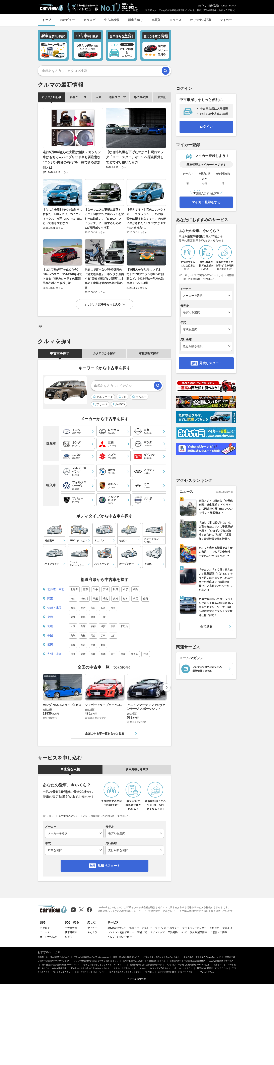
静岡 (93, 617)
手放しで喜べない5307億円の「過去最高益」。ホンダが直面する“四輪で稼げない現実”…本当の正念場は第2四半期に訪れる (104, 278)
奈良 (113, 626)
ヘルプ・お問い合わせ (120, 936)
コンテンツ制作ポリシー (121, 932)
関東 (50, 598)
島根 (83, 635)
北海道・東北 (55, 589)
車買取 (156, 20)
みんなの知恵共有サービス (221, 961)
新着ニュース (78, 97)
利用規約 (214, 928)
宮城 (105, 589)
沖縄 (145, 654)
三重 (103, 617)
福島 (135, 589)
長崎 (93, 654)
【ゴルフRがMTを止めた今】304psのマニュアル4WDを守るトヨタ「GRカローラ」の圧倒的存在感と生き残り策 (62, 276)
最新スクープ (117, 97)
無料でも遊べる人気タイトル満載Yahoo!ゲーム (144, 961)
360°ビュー (67, 20)
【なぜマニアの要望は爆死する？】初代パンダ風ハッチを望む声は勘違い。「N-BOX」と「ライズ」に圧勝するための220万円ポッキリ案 (104, 218)
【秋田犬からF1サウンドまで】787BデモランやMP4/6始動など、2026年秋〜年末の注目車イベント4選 (145, 276)
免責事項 (227, 928)
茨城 (115, 598)
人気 (98, 97)
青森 (85, 589)
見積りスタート (109, 865)
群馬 (135, 598)
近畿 (50, 626)
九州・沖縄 (54, 653)
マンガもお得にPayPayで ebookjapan (91, 957)
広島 (103, 635)
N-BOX (120, 404)
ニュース (175, 20)
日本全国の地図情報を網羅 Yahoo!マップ (60, 965)
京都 (93, 626)
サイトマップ (157, 932)
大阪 (73, 626)
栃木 (125, 598)
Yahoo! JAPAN (228, 5)
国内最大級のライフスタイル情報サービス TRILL (132, 972)
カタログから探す (104, 353)
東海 (50, 616)
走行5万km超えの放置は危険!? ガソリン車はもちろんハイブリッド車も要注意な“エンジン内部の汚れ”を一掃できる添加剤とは (72, 159)
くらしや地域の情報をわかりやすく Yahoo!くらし (96, 961)
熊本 (103, 654)
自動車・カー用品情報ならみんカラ (54, 957)
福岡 (73, 654)
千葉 (105, 598)
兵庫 (83, 626)
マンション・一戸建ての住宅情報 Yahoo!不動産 (187, 965)
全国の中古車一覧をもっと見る (104, 733)
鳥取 (73, 635)
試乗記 (162, 97)
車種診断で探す (149, 353)
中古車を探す (59, 353)
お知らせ (147, 928)
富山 (93, 607)
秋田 (115, 589)
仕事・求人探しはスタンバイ (126, 957)
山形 (125, 589)
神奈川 (84, 598)
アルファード (104, 396)
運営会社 (134, 928)
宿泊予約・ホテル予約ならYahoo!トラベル (90, 968)
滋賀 (103, 626)
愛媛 (93, 644)
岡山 (93, 635)
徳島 (73, 644)
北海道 (74, 589)
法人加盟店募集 (198, 932)
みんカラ (92, 932)
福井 (113, 607)
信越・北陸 (54, 607)
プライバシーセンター (194, 928)
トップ (46, 20)
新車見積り (135, 20)
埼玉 (95, 598)
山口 (113, 635)
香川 (83, 644)
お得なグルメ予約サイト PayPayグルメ (161, 957)
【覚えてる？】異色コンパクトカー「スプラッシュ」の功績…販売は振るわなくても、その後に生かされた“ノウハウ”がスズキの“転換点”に (146, 218)
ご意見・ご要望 (218, 932)
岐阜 (83, 617)
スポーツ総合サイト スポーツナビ (90, 972)
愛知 (73, 617)
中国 (50, 635)
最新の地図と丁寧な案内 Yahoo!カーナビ (202, 957)
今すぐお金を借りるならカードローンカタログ (104, 965)
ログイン (202, 5)
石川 (103, 607)
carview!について (117, 928)
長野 (83, 607)
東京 (73, 598)
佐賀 (83, 654)
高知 (103, 644)
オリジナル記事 (200, 20)
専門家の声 (141, 97)
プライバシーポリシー (167, 928)
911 (124, 396)
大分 (113, 654)
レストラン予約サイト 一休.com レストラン (171, 968)
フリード (102, 404)
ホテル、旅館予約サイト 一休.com (130, 968)
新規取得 (213, 5)
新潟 (73, 607)
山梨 (145, 598)
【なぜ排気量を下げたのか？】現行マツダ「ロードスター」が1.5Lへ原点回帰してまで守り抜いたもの (135, 157)
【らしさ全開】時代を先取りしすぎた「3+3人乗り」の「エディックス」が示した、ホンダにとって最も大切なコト (62, 216)
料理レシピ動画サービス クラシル (212, 968)
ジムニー (141, 396)
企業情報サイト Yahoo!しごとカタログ (187, 961)
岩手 (95, 589)
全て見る (206, 626)
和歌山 (124, 626)
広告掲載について (177, 932)
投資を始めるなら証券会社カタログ (146, 965)
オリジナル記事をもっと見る (102, 304)
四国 (50, 644)
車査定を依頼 (70, 769)
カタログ (89, 20)
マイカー (226, 20)
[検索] (165, 71)
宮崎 (123, 654)
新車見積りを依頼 (137, 769)
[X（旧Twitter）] (81, 909)
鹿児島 (134, 654)
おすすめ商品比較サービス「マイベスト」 (177, 972)
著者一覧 (142, 932)
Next (166, 687)
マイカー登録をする (206, 202)
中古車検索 (111, 20)
